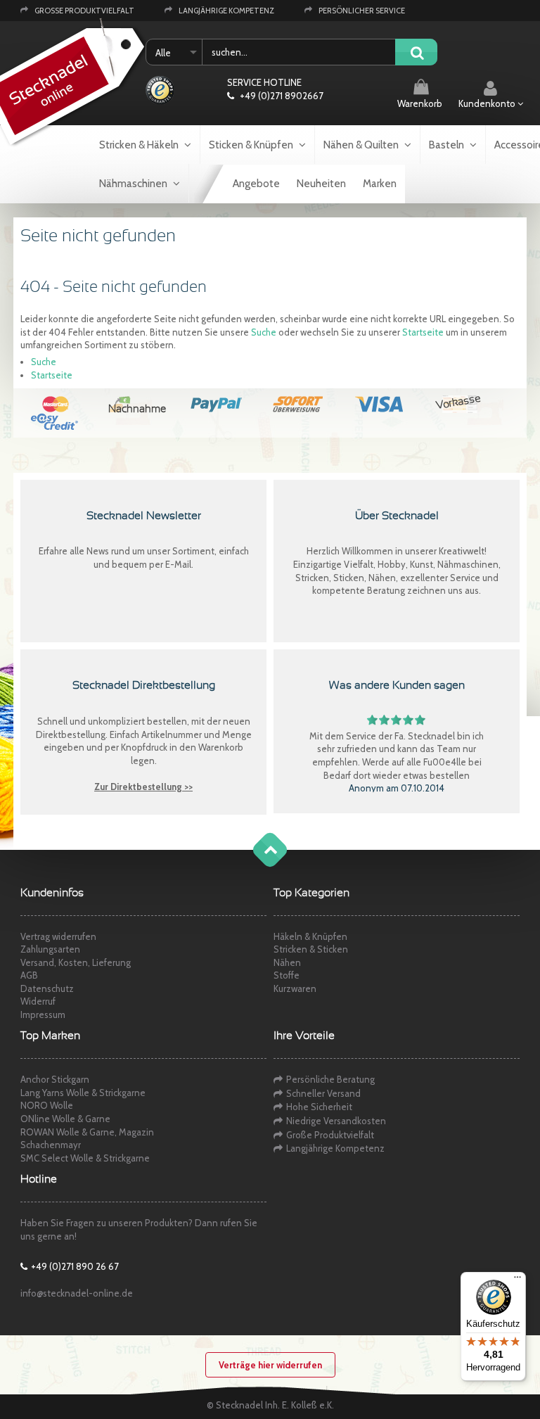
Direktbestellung (70, 734)
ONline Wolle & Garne (65, 1118)
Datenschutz (47, 988)
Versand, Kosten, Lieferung (75, 962)
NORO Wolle (46, 1105)
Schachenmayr (50, 1144)
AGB (29, 975)
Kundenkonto (488, 103)
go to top (256, 864)
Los (416, 53)
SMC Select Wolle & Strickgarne (85, 1158)
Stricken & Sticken (311, 949)
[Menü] (517, 1280)
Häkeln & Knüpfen (310, 936)
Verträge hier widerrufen (270, 1364)
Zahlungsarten (50, 949)
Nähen (287, 962)
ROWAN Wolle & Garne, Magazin (87, 1132)
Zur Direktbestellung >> (143, 786)
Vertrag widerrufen (58, 936)
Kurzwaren (295, 988)
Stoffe (287, 975)
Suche (263, 332)
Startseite (423, 332)
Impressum (42, 1014)
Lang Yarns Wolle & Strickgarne (83, 1092)
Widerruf (38, 1001)
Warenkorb (419, 103)
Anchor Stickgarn (54, 1079)
